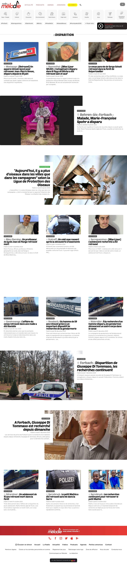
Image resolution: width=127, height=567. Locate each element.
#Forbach (4, 23)
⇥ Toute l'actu (89, 23)
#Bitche (39, 23)
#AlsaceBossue (61, 23)
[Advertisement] (63, 276)
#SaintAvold (29, 23)
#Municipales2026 (75, 23)
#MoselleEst (49, 23)
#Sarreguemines (16, 23)
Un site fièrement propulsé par (61, 560)
